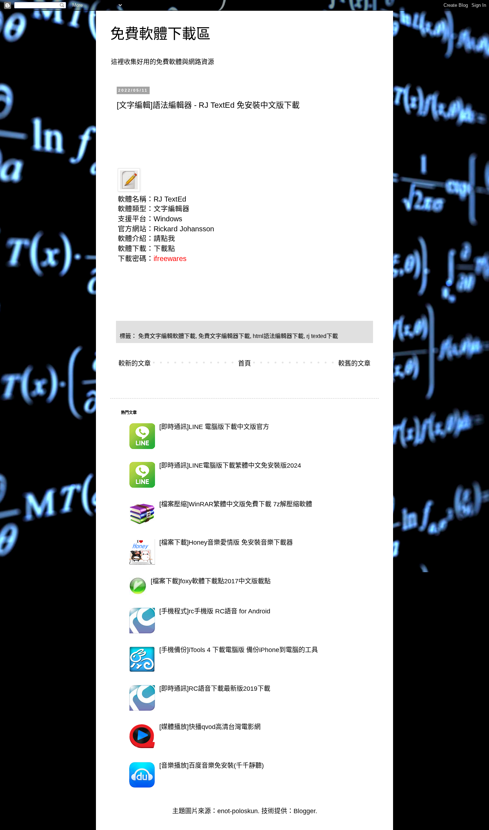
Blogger (304, 811)
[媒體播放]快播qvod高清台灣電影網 (210, 726)
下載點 (164, 248)
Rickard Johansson (184, 229)
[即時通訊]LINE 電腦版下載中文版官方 (214, 426)
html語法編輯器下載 (278, 336)
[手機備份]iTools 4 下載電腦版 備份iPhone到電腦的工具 (238, 649)
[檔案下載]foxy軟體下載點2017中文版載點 (211, 581)
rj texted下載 (322, 336)
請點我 (164, 238)
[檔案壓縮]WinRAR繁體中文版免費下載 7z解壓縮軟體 (235, 504)
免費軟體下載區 (160, 34)
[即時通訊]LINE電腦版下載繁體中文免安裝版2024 (230, 465)
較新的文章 (134, 363)
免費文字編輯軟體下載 (166, 336)
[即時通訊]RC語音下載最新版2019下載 (214, 688)
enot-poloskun (237, 811)
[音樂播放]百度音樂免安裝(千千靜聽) (211, 765)
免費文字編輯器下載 (224, 336)
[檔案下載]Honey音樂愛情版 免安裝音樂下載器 (226, 542)
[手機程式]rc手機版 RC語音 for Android (214, 611)
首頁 (244, 363)
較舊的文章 (354, 363)
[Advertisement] (247, 135)
